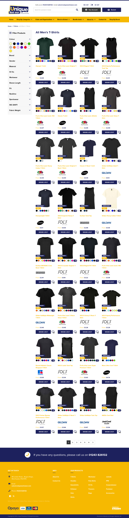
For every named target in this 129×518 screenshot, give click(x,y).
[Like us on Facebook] (10, 496)
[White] (29, 47)
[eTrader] (116, 508)
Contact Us (56, 481)
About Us (56, 477)
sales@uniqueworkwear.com (67, 5)
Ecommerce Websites (102, 516)
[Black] (14, 43)
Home (10, 26)
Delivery (36, 501)
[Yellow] (10, 51)
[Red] (25, 47)
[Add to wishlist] (53, 82)
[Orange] (14, 47)
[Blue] (18, 43)
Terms (9, 501)
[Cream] (25, 43)
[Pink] (18, 47)
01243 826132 (48, 5)
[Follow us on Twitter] (13, 496)
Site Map (47, 501)
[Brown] (21, 43)
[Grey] (10, 47)
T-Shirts (16, 26)
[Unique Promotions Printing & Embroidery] (19, 10)
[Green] (29, 43)
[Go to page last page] (93, 442)
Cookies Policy (23, 501)
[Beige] (10, 43)
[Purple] (21, 47)
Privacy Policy (15, 501)
